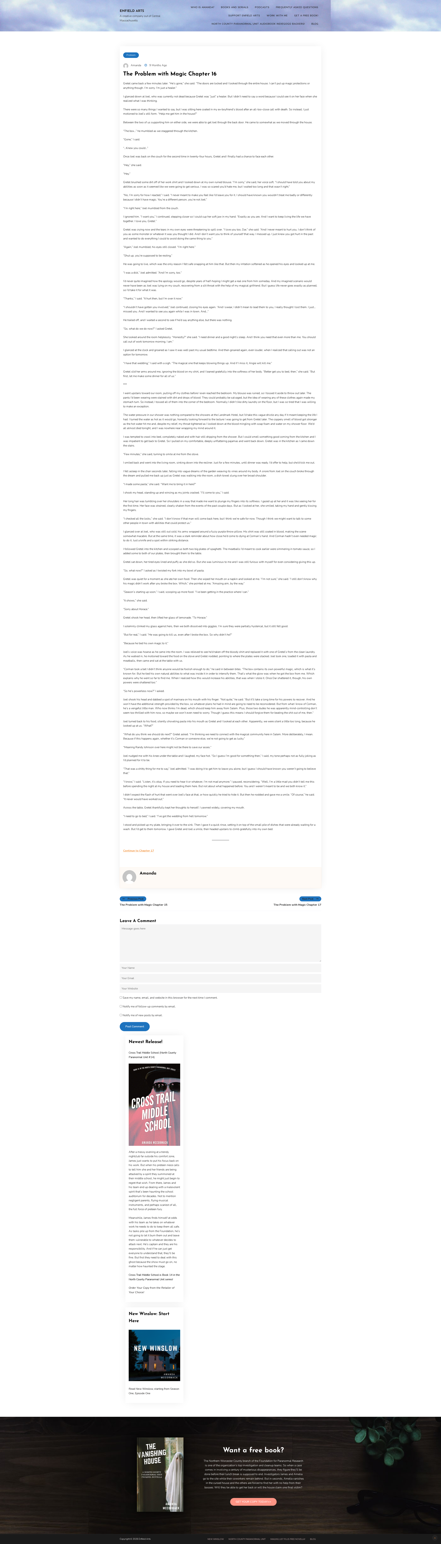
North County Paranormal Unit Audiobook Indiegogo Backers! (258, 24)
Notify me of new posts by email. (143, 1015)
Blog (314, 24)
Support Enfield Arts (244, 15)
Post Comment (134, 1026)
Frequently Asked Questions (297, 7)
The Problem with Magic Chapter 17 (297, 905)
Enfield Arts (132, 11)
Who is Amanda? (202, 7)
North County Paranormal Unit (247, 1539)
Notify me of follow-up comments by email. (149, 1006)
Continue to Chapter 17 (138, 851)
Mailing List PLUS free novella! (287, 1539)
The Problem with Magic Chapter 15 (143, 905)
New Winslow (216, 1539)
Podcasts (262, 7)
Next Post (307, 899)
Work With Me (277, 15)
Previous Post (135, 899)
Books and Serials (234, 7)
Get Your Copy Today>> (253, 1502)
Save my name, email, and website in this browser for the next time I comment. (170, 998)
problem (131, 55)
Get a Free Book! (306, 15)
